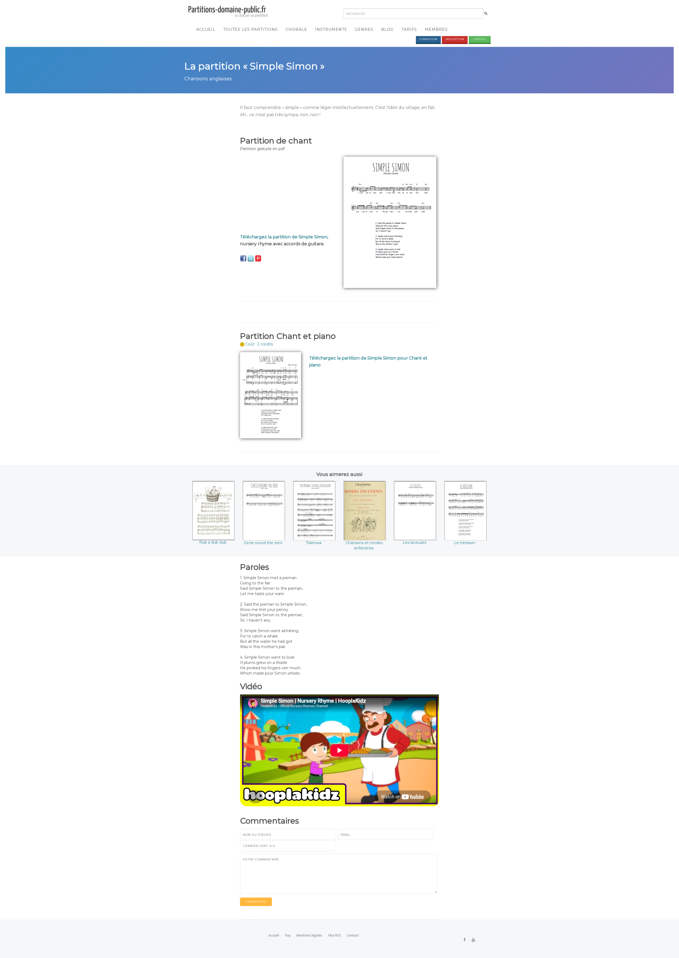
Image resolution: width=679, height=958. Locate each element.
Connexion (428, 39)
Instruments (331, 29)
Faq (287, 935)
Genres (364, 29)
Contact (353, 935)
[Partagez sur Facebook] (243, 258)
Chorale (296, 29)
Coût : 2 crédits (259, 344)
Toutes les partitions (250, 29)
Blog (387, 29)
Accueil (205, 29)
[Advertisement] (288, 194)
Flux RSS (334, 935)
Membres (436, 29)
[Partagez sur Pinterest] (258, 258)
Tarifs (409, 29)
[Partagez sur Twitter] (250, 258)
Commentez (256, 901)
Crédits (479, 39)
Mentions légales (309, 935)
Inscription (454, 39)
